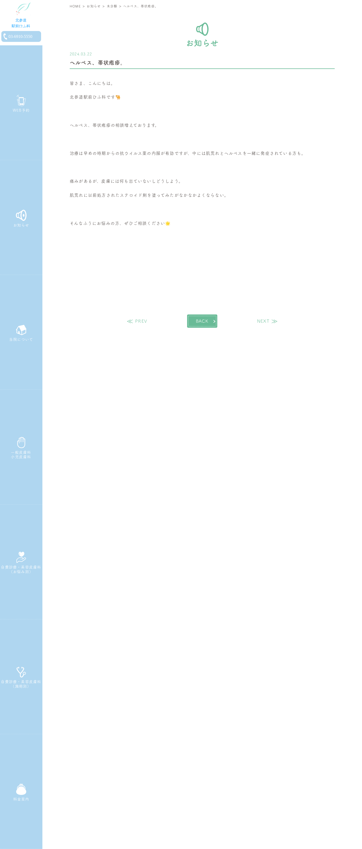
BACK (202, 321)
